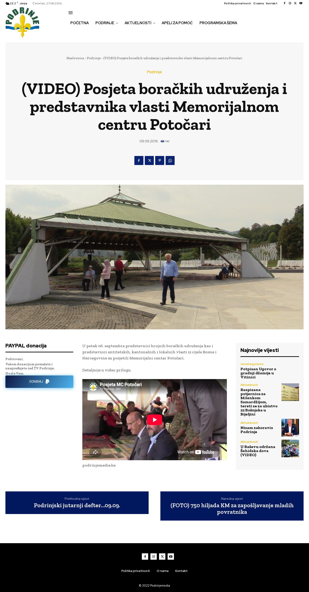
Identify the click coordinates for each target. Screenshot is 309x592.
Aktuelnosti (249, 384)
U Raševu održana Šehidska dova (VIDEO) (257, 450)
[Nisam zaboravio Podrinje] (290, 427)
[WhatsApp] (170, 160)
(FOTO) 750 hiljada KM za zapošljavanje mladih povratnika (232, 508)
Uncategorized (251, 364)
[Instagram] (290, 3)
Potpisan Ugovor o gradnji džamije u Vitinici (258, 373)
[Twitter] (295, 3)
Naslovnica (75, 58)
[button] (73, 33)
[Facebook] (284, 3)
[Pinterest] (159, 160)
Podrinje (93, 58)
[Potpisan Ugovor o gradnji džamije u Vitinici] (290, 371)
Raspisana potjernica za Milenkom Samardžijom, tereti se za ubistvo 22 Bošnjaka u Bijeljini (259, 402)
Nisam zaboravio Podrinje (256, 429)
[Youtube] (301, 3)
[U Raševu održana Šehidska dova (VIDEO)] (290, 448)
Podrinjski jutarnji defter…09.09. (77, 505)
